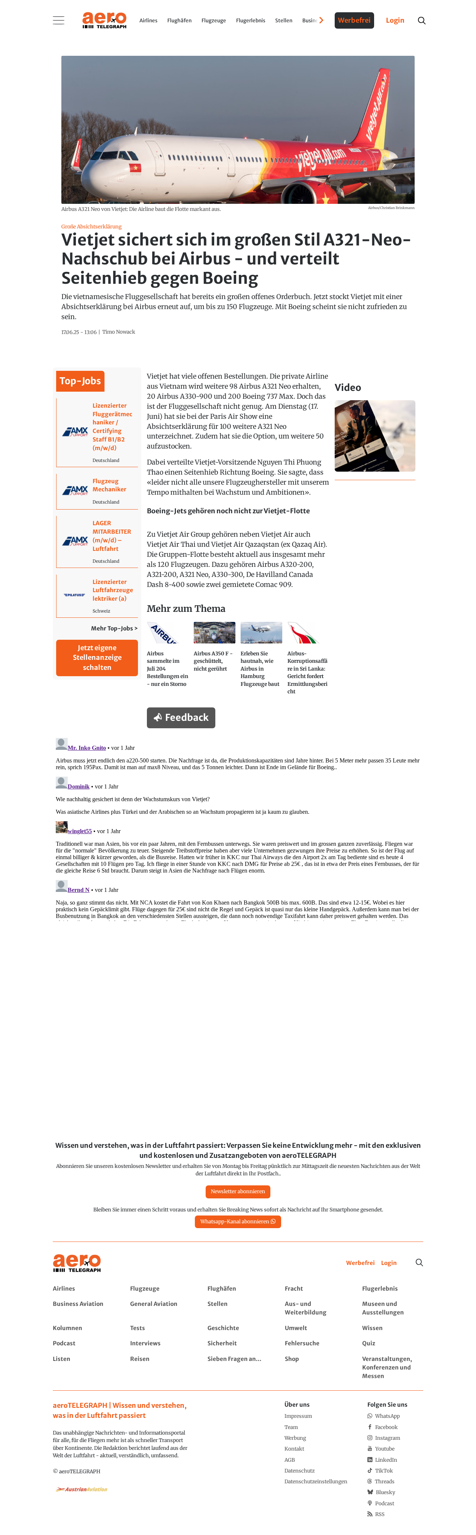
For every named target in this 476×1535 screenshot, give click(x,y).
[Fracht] (315, 1289)
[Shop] (315, 1368)
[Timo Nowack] (118, 332)
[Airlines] (83, 1289)
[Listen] (83, 1368)
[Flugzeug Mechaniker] (97, 491)
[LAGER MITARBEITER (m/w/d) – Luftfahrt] (97, 541)
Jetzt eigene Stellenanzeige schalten (97, 657)
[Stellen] (238, 1308)
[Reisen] (160, 1368)
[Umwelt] (315, 1328)
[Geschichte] (238, 1328)
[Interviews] (160, 1343)
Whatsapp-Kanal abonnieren (234, 1221)
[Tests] (160, 1328)
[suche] (421, 21)
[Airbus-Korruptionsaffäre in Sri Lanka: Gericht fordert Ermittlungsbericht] (308, 661)
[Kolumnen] (83, 1328)
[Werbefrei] (360, 1263)
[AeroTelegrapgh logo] (77, 1263)
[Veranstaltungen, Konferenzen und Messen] (392, 1368)
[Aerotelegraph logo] (104, 19)
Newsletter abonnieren (238, 1191)
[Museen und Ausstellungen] (392, 1308)
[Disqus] (238, 828)
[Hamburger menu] (59, 20)
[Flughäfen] (238, 1289)
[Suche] (419, 1262)
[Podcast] (83, 1343)
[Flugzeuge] (160, 1289)
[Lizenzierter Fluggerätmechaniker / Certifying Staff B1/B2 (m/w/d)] (97, 432)
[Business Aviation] (83, 1308)
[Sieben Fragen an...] (238, 1368)
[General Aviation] (160, 1308)
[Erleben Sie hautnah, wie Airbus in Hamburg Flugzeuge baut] (261, 661)
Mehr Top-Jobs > (114, 628)
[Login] (389, 1263)
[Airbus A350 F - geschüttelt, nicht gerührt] (214, 661)
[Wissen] (392, 1328)
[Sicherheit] (238, 1343)
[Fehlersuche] (315, 1343)
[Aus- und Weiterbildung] (315, 1308)
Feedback (187, 717)
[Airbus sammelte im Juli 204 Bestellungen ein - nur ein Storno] (168, 661)
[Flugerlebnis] (392, 1289)
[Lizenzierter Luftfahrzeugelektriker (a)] (97, 596)
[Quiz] (392, 1343)
